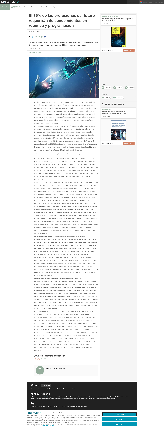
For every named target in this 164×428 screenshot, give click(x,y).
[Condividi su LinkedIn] (32, 36)
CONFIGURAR (119, 414)
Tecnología (53, 7)
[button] (5, 7)
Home (30, 31)
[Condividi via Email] (38, 36)
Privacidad (62, 389)
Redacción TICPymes (35, 53)
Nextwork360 (45, 396)
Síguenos (45, 385)
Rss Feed (47, 389)
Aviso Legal (54, 389)
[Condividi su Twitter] (29, 36)
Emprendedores (35, 7)
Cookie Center (76, 389)
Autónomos (26, 7)
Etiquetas (40, 389)
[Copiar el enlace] (35, 36)
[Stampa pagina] (41, 36)
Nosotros (33, 389)
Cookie (69, 389)
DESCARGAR (128, 50)
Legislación (44, 7)
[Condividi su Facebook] (45, 36)
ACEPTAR (119, 424)
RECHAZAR (119, 419)
